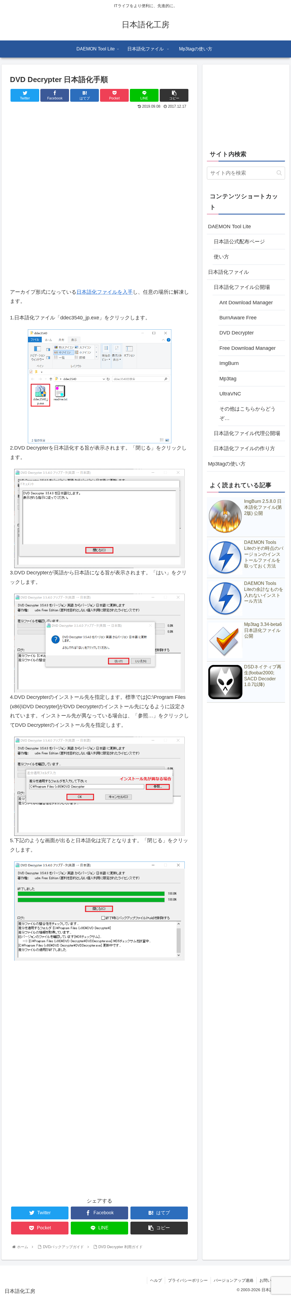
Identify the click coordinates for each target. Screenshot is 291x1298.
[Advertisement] (99, 153)
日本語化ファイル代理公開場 (247, 433)
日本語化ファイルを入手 (104, 292)
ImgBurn (229, 363)
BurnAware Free (238, 318)
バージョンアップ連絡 (233, 1280)
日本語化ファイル (228, 272)
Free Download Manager (247, 348)
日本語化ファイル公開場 (242, 287)
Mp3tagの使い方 (227, 464)
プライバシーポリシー (188, 1280)
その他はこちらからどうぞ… (247, 413)
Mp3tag (227, 378)
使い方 (221, 257)
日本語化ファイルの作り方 (244, 448)
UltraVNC (230, 394)
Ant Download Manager (246, 302)
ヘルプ (156, 1280)
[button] (279, 173)
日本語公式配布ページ (239, 241)
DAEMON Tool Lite (229, 226)
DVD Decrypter (236, 333)
